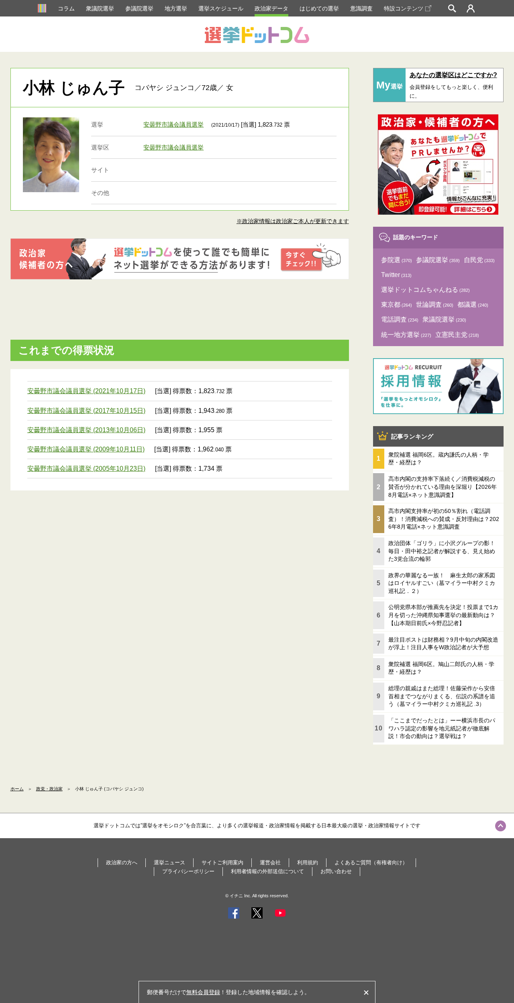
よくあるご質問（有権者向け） (371, 862)
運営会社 (270, 862)
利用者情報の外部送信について (267, 871)
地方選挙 (176, 8)
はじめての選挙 (319, 8)
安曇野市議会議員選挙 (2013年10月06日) (86, 430)
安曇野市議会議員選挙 (173, 124)
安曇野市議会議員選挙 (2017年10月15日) (86, 410)
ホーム (17, 788)
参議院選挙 (139, 8)
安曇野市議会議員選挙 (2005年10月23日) (86, 468)
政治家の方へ (121, 862)
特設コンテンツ (403, 8)
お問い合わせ (336, 871)
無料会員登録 (203, 992)
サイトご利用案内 (222, 862)
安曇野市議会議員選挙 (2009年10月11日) (86, 449)
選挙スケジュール (220, 8)
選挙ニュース (169, 862)
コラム (66, 8)
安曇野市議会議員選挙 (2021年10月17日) (86, 391)
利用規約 (307, 862)
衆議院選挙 (100, 8)
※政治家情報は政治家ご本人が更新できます (293, 221)
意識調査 (361, 8)
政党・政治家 (49, 788)
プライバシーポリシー (188, 871)
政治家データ (271, 8)
